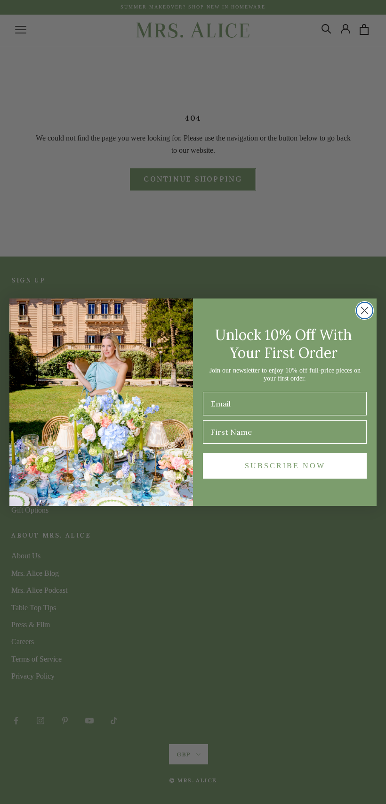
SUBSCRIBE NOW (285, 466)
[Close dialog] (364, 310)
